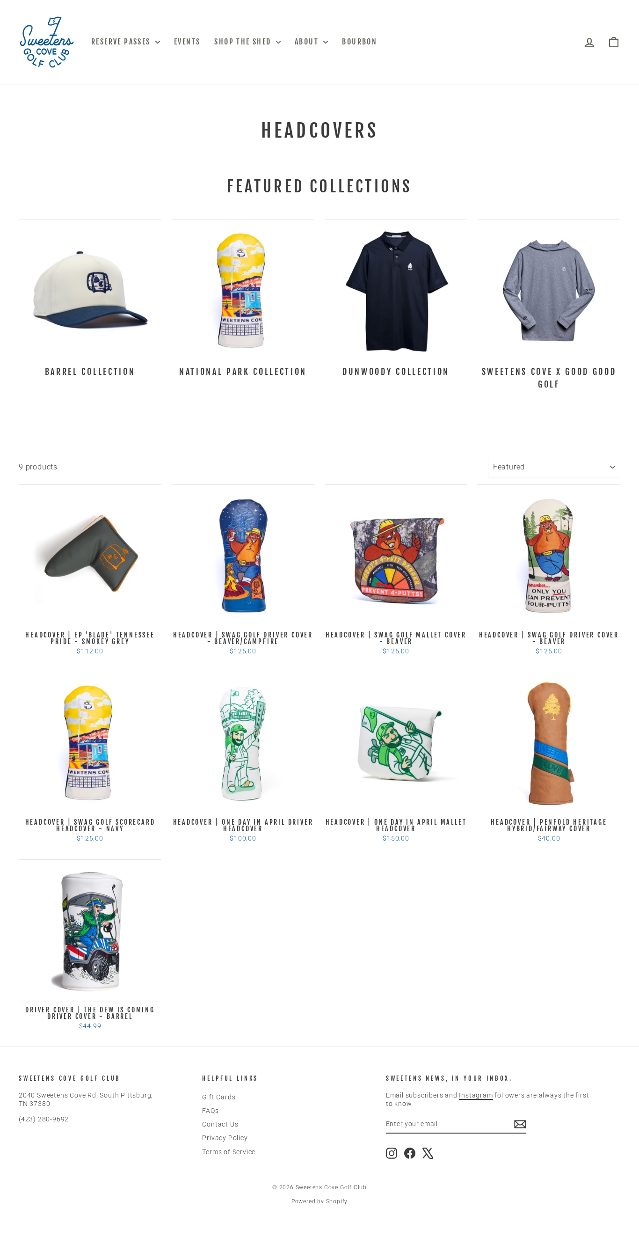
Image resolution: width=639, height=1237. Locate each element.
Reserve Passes (122, 41)
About (308, 41)
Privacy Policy (224, 1138)
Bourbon (359, 41)
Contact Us (220, 1124)
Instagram (476, 1095)
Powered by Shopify (319, 1201)
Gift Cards (218, 1097)
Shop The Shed (244, 41)
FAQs (210, 1110)
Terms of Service (228, 1152)
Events (187, 41)
